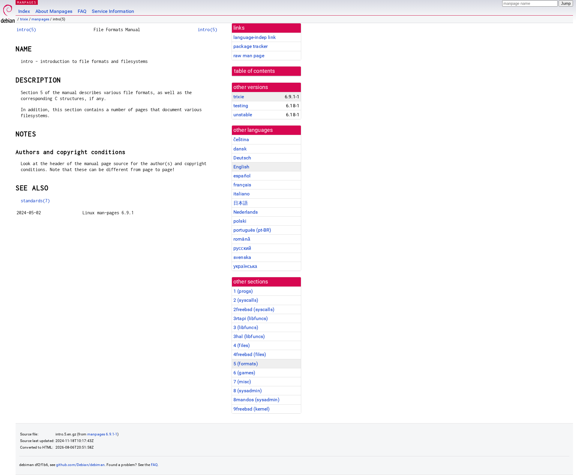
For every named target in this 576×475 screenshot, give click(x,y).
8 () (247, 390)
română (241, 239)
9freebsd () (251, 409)
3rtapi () (250, 318)
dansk (240, 149)
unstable (242, 114)
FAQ (82, 11)
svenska (242, 257)
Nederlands (245, 212)
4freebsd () (249, 354)
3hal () (249, 336)
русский (242, 248)
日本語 (240, 203)
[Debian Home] (7, 12)
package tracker (250, 46)
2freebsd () (253, 309)
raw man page (248, 55)
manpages (40, 19)
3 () (245, 327)
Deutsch (242, 158)
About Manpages (53, 11)
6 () (244, 373)
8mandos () (256, 399)
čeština (241, 139)
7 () (242, 381)
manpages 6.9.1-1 (102, 434)
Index (24, 11)
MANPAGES (26, 2)
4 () (241, 345)
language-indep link (254, 37)
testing (240, 105)
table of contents (254, 71)
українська (245, 266)
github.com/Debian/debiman (80, 465)
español (241, 176)
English (241, 167)
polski (239, 221)
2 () (245, 300)
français (242, 185)
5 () (245, 364)
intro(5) (26, 29)
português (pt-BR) (252, 230)
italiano (241, 194)
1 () (243, 291)
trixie (24, 19)
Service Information (113, 11)
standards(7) (35, 200)
